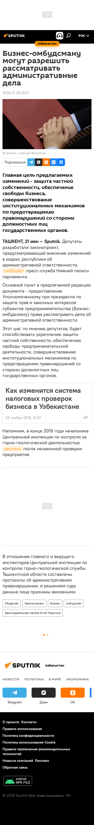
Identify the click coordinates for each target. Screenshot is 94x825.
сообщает (14, 270)
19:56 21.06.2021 (16, 92)
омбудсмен (73, 603)
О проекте (11, 722)
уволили (13, 448)
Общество (12, 603)
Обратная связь (15, 767)
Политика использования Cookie (29, 742)
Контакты (29, 722)
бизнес (55, 603)
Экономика (77, 679)
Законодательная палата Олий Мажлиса (33, 613)
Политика (34, 679)
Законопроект (34, 603)
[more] (86, 417)
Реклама (42, 760)
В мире (55, 679)
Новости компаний (18, 760)
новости (11, 679)
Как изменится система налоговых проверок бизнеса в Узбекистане (43, 398)
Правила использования (22, 728)
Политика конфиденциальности (28, 735)
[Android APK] (18, 781)
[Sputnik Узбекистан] (15, 37)
